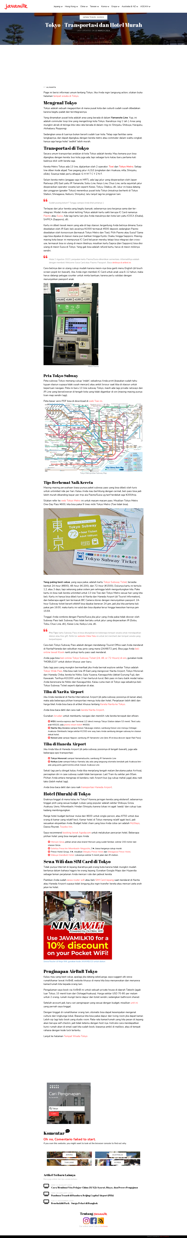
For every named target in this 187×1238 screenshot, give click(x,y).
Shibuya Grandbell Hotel (62, 855)
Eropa (114, 6)
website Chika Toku (87, 636)
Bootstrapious (164, 1236)
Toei (111, 166)
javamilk (16, 6)
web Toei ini (95, 401)
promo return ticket (73, 724)
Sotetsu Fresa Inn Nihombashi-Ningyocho (70, 848)
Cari (53, 1114)
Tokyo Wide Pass (53, 671)
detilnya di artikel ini (121, 262)
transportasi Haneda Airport (96, 787)
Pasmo (47, 215)
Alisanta (51, 87)
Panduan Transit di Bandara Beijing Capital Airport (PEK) (82, 1195)
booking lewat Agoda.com (77, 832)
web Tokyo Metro (70, 500)
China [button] (82, 6)
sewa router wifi (76, 880)
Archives (104, 1226)
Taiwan (93, 6)
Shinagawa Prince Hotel (119, 851)
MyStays (134, 823)
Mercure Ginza (57, 841)
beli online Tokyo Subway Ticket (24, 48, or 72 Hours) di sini (93, 658)
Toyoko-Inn (66, 826)
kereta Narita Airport (92, 710)
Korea (104, 6)
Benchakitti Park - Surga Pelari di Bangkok (74, 1203)
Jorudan (58, 715)
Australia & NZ (129, 6)
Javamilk (100, 1214)
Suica (60, 215)
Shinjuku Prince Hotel (93, 851)
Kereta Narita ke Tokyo (112, 704)
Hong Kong (70, 6)
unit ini (134, 1002)
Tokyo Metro (126, 166)
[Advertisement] (100, 65)
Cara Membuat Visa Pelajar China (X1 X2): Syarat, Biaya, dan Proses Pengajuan (94, 1187)
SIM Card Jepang (104, 880)
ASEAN (144, 6)
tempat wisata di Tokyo (65, 96)
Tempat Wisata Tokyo (75, 1036)
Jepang (57, 6)
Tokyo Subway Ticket (115, 582)
